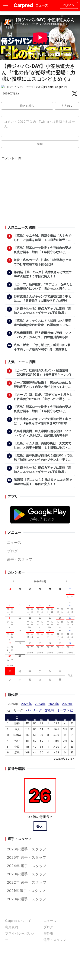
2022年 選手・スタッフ (27, 882)
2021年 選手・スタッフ (26, 891)
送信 (40, 144)
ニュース (14, 542)
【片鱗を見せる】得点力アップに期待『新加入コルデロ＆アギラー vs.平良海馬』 (42, 310)
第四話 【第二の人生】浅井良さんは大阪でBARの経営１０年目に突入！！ (43, 274)
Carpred (23, 5)
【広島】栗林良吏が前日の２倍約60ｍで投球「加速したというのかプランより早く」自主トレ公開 (43, 458)
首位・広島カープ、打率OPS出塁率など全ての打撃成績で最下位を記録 (42, 262)
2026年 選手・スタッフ (26, 849)
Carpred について (18, 921)
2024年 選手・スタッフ (27, 866)
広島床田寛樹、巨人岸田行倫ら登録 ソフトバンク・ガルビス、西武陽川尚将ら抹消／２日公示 (42, 335)
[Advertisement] (40, 194)
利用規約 (11, 927)
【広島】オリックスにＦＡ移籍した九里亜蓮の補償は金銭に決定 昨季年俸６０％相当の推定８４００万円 (42, 323)
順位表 (48, 933)
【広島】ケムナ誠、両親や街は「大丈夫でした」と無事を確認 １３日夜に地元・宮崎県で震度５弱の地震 (42, 238)
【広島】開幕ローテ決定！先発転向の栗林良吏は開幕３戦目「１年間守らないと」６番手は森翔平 (42, 250)
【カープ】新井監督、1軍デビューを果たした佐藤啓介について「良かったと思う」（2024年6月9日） (43, 286)
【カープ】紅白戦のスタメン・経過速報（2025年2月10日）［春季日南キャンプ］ (43, 372)
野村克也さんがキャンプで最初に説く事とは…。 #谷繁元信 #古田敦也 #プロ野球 (42, 298)
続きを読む (27, 105)
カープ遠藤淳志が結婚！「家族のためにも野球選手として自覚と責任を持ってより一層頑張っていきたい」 (42, 385)
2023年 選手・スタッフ (26, 874)
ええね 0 (66, 105)
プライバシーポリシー (19, 936)
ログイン (69, 5)
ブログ (12, 551)
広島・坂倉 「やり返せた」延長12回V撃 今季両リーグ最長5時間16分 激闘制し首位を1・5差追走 (43, 347)
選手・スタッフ (19, 559)
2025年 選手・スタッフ (26, 857)
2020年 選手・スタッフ (26, 899)
